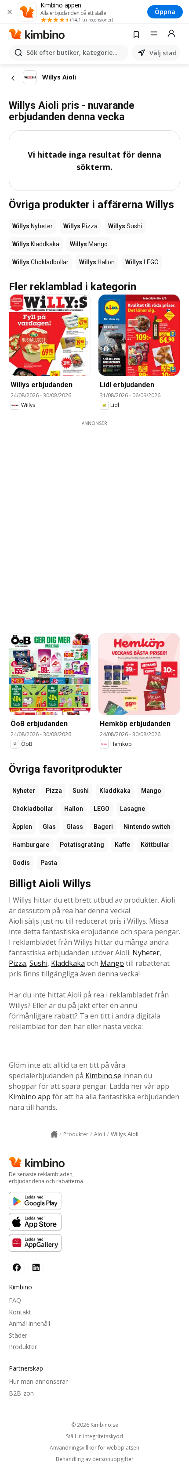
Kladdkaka (115, 790)
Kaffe (122, 844)
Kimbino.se (103, 1075)
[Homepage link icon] (54, 1134)
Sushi (81, 790)
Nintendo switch (147, 826)
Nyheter (23, 790)
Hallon (73, 808)
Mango (151, 790)
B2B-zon (21, 1393)
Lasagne (132, 808)
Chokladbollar (33, 808)
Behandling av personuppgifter (95, 1459)
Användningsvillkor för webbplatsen (94, 1447)
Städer (18, 1335)
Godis (21, 862)
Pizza (54, 790)
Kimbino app (30, 1096)
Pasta (48, 862)
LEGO (101, 808)
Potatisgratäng (82, 844)
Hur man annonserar (38, 1381)
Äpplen (22, 826)
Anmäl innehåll (29, 1323)
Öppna (165, 11)
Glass (74, 826)
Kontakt (20, 1312)
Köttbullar (155, 844)
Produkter (23, 1346)
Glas (49, 826)
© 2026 (94, 1425)
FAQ (15, 1300)
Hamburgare (30, 844)
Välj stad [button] (163, 53)
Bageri (103, 826)
